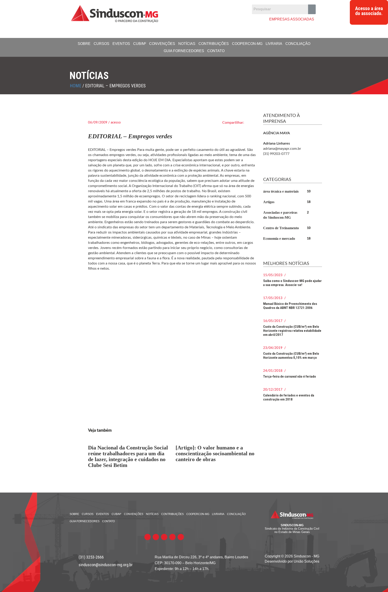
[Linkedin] (214, 19)
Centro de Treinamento (281, 228)
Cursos (101, 44)
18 (309, 202)
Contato (216, 51)
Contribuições (213, 44)
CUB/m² (139, 44)
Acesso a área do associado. (369, 11)
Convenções (162, 44)
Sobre (84, 44)
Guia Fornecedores (184, 51)
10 (309, 191)
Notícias (186, 44)
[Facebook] (188, 19)
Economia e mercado (279, 238)
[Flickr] (205, 19)
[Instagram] (222, 19)
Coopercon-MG (247, 44)
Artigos (268, 202)
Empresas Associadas (291, 19)
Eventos (121, 44)
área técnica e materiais (281, 191)
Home (75, 85)
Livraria (274, 44)
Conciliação (297, 44)
